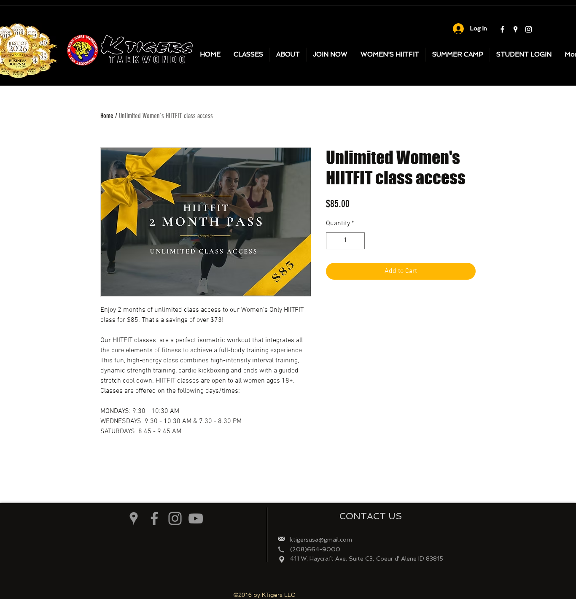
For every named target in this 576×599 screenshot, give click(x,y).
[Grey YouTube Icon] (196, 518)
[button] (288, 55)
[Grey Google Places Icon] (134, 518)
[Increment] (357, 241)
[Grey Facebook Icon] (154, 518)
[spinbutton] (345, 241)
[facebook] (502, 29)
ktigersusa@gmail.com (321, 539)
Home (106, 116)
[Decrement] (333, 241)
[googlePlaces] (515, 29)
